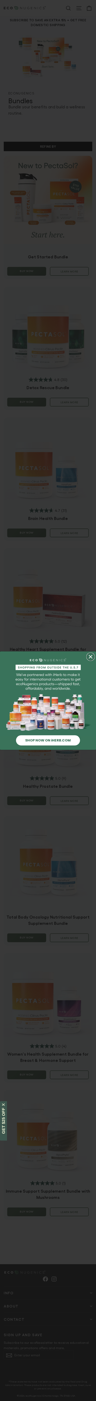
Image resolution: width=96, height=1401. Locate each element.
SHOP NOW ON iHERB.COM (48, 740)
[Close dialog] (90, 656)
